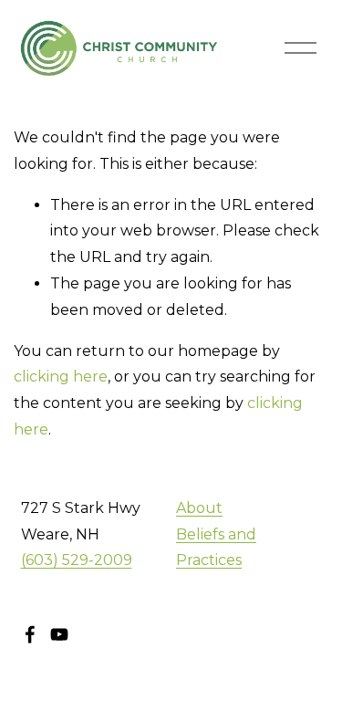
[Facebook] (30, 634)
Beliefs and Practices (216, 548)
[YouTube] (59, 634)
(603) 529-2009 (76, 560)
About (199, 508)
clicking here (61, 376)
